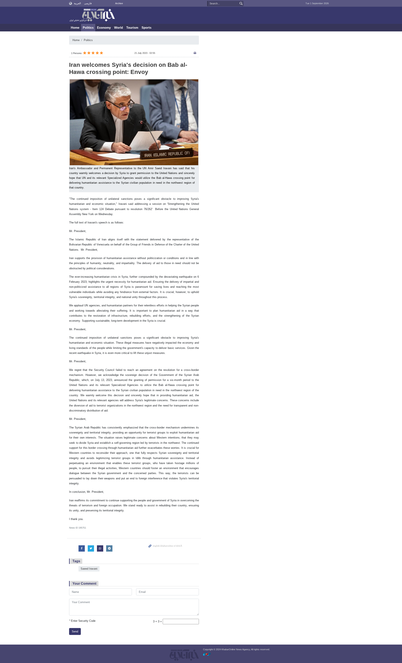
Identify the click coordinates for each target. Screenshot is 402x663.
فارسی (88, 3)
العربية (77, 3)
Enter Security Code (82, 620)
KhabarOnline (92, 15)
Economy (104, 27)
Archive (119, 3)
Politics (88, 27)
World (118, 27)
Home (75, 27)
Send (75, 631)
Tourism (132, 27)
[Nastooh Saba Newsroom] (209, 654)
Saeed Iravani (89, 568)
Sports (146, 27)
